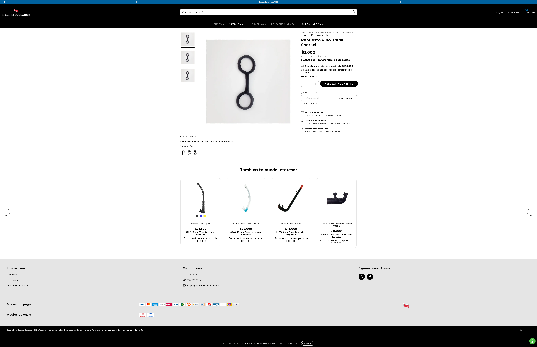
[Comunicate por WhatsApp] (532, 341)
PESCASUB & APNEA (283, 24)
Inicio (303, 32)
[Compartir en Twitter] (189, 153)
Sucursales (12, 275)
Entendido (307, 343)
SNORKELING (256, 24)
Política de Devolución (18, 285)
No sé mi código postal (310, 103)
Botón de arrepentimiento (130, 330)
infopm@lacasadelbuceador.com (203, 285)
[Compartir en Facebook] (183, 153)
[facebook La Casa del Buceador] (8, 2)
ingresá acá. (109, 330)
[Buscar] (353, 12)
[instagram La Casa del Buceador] (4, 2)
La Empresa (12, 280)
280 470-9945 (194, 280)
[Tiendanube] (521, 330)
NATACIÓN (235, 24)
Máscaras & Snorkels (330, 32)
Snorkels (347, 32)
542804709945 (194, 275)
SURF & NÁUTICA (312, 24)
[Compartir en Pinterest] (195, 153)
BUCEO (218, 24)
